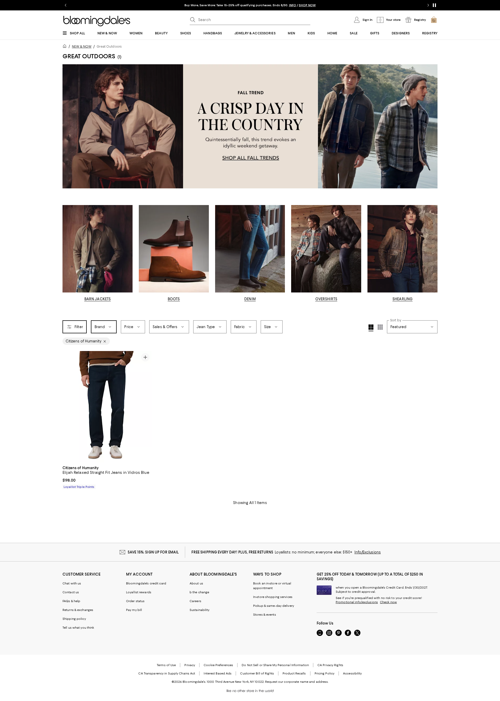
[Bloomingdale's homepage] (66, 47)
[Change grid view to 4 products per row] (370, 327)
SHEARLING (402, 299)
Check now (388, 602)
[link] (107, 476)
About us (196, 583)
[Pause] (434, 5)
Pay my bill (134, 610)
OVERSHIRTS (326, 299)
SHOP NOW (307, 5)
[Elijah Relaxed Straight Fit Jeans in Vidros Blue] (107, 406)
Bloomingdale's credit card (146, 583)
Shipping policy (74, 619)
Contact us (71, 592)
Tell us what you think (78, 627)
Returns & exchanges (78, 610)
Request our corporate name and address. (296, 682)
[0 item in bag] (434, 20)
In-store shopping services (272, 597)
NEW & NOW (81, 46)
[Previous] (69, 407)
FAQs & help (71, 601)
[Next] (145, 407)
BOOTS (174, 299)
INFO (292, 5)
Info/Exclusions (367, 552)
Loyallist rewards (138, 592)
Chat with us (72, 583)
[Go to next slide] (428, 5)
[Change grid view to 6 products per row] (380, 327)
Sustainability (200, 610)
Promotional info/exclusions (357, 602)
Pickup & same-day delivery (273, 606)
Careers (195, 601)
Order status (135, 601)
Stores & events (264, 614)
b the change (199, 592)
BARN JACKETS (97, 299)
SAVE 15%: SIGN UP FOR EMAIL (153, 552)
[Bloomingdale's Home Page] (97, 21)
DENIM (250, 299)
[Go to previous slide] (66, 5)
